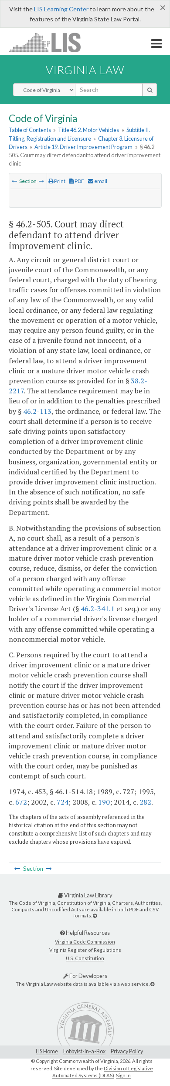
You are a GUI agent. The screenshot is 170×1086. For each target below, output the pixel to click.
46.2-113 (37, 411)
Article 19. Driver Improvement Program (83, 146)
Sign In (123, 1075)
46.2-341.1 (98, 608)
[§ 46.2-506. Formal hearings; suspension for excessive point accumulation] (41, 181)
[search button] (150, 89)
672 (21, 802)
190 (104, 802)
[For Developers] (152, 984)
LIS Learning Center (61, 9)
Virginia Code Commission (85, 941)
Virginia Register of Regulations (85, 950)
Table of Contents (30, 129)
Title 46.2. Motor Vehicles (88, 129)
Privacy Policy (127, 1051)
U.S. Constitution (85, 958)
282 (145, 802)
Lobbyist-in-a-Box (84, 1051)
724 (62, 802)
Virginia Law (85, 69)
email (100, 181)
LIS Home (47, 1051)
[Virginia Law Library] (95, 915)
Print (59, 181)
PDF (79, 181)
